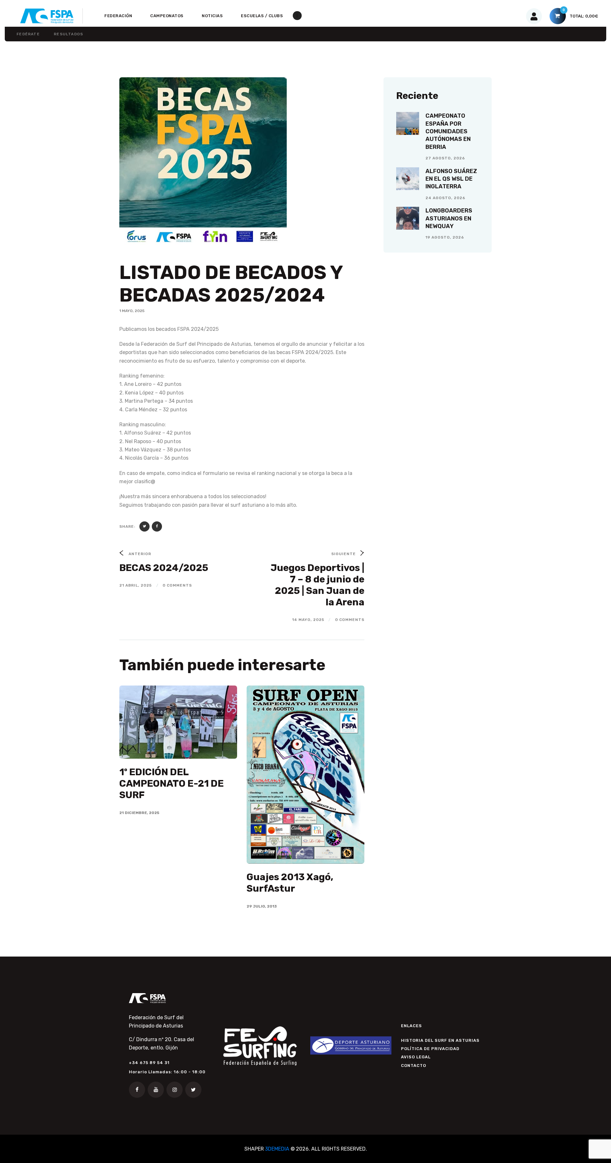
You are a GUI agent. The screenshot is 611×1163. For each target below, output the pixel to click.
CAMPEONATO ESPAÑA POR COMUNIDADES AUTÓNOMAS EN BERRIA (448, 131)
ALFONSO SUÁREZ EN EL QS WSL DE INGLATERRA (451, 179)
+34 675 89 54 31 (149, 1062)
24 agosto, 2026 (445, 198)
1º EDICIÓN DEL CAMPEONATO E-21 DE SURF (171, 783)
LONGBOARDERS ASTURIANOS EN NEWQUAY (448, 218)
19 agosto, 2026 (444, 237)
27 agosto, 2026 (445, 158)
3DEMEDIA (277, 1149)
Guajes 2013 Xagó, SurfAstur (290, 882)
